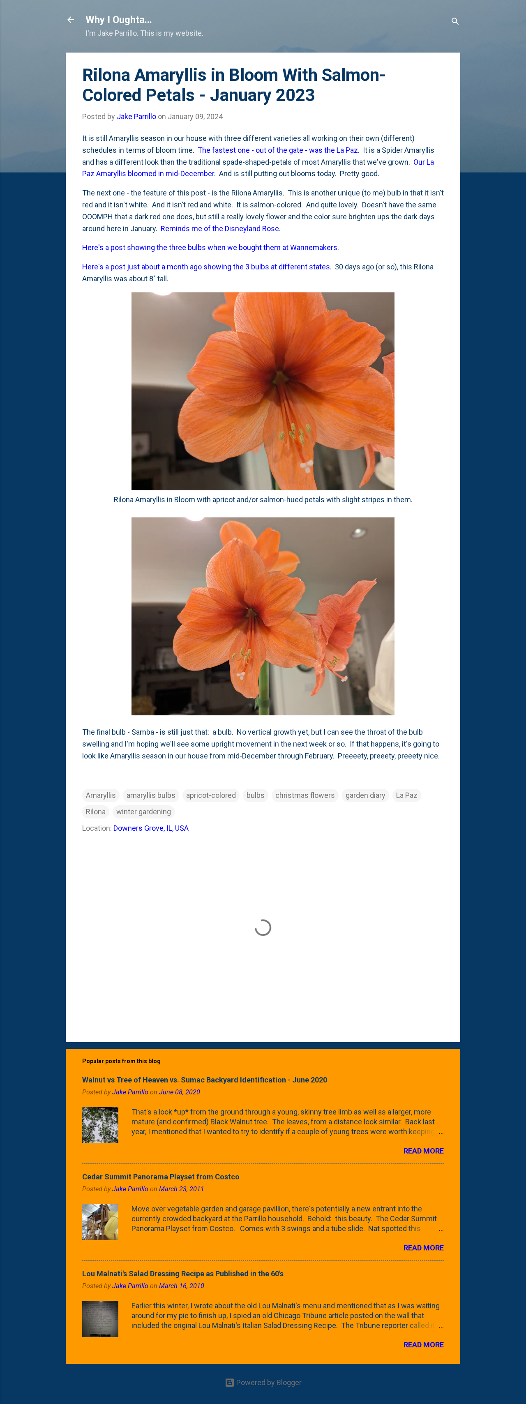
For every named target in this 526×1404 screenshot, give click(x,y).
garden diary (365, 795)
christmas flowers (305, 795)
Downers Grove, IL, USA (151, 828)
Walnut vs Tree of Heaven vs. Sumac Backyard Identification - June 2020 (204, 1079)
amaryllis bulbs (151, 795)
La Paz (407, 795)
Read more (424, 1151)
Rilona (96, 811)
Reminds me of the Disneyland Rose (220, 228)
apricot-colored (211, 795)
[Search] (455, 22)
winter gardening (143, 811)
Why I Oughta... (118, 19)
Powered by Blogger (268, 1382)
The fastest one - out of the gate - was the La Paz (278, 150)
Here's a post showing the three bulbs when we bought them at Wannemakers (209, 247)
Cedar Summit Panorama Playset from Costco (161, 1176)
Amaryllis (101, 795)
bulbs (256, 795)
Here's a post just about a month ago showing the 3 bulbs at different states (206, 266)
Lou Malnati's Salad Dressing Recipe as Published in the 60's (183, 1273)
